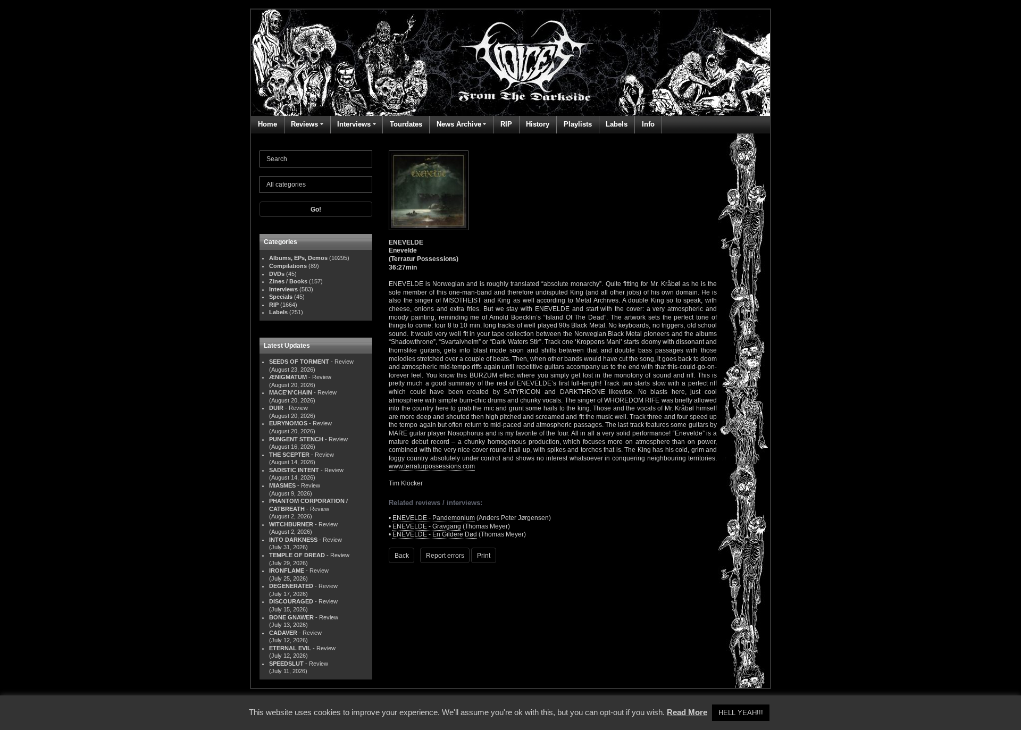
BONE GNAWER (291, 617)
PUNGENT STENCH (296, 439)
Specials (280, 296)
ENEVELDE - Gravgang (426, 526)
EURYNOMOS (288, 423)
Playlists (578, 124)
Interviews (354, 124)
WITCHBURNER (291, 524)
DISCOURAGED (291, 601)
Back (402, 555)
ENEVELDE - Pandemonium (433, 518)
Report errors (445, 555)
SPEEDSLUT (286, 663)
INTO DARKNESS (293, 539)
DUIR (276, 408)
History (537, 124)
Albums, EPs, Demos (298, 258)
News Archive (459, 124)
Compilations (288, 266)
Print (483, 555)
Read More (687, 712)
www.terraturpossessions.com (432, 466)
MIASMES (282, 485)
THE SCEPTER (289, 454)
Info (648, 124)
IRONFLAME (286, 570)
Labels (616, 124)
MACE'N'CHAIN (290, 392)
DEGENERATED (291, 586)
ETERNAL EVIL (290, 648)
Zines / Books (288, 281)
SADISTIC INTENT (294, 470)
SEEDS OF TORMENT (299, 361)
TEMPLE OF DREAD (297, 555)
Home (267, 124)
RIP (506, 124)
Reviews (304, 124)
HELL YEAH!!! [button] (740, 713)
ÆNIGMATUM (288, 377)
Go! (316, 209)
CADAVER (283, 633)
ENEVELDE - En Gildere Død (434, 534)
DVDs (276, 274)
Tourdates (406, 124)
